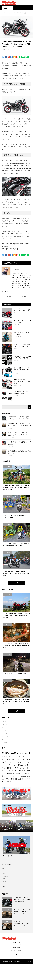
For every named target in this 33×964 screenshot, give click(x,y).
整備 (12, 779)
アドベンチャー (5, 756)
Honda (25, 753)
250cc (19, 753)
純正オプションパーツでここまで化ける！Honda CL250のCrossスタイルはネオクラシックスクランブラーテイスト (19, 434)
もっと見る (16, 582)
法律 (19, 779)
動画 (3, 779)
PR (29, 752)
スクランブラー (16, 762)
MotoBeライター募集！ (16, 945)
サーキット (9, 762)
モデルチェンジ (10, 773)
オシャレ (19, 756)
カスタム (4, 724)
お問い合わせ (16, 947)
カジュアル (11, 759)
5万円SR (5, 753)
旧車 (15, 779)
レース (8, 776)
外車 (6, 779)
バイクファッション (19, 768)
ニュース (7, 8)
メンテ (4, 739)
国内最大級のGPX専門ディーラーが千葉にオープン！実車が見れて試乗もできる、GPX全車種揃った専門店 (19, 451)
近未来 (9, 781)
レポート (4, 742)
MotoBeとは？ (16, 942)
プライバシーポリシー (16, 950)
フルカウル (12, 770)
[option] (8, 826)
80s (9, 753)
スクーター (23, 762)
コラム (4, 730)
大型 (9, 779)
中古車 (22, 776)
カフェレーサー (25, 759)
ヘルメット (19, 771)
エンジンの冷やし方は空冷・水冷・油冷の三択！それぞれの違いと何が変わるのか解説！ (19, 417)
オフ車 (6, 759)
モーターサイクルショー (21, 773)
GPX (22, 753)
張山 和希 (15, 270)
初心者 (29, 776)
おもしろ (4, 721)
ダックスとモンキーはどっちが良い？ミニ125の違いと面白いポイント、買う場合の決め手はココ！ (19, 425)
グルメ (4, 727)
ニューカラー (25, 765)
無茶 (7, 781)
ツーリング (14, 765)
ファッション (6, 736)
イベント (12, 756)
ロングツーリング (15, 776)
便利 (25, 776)
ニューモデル (6, 768)
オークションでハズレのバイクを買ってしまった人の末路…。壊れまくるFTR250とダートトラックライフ (19, 443)
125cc (13, 753)
